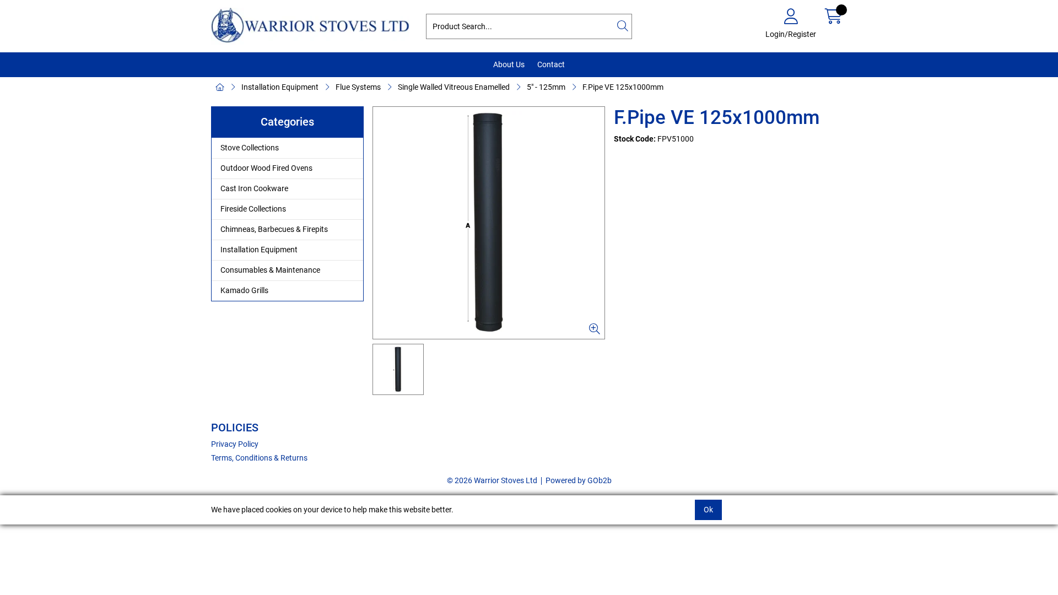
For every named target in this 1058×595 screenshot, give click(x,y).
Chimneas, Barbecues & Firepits (274, 229)
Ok (708, 509)
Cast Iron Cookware (254, 188)
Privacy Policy (234, 444)
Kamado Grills (244, 290)
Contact (551, 64)
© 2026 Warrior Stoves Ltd (492, 480)
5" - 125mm (546, 87)
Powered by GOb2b (579, 480)
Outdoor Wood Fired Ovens (266, 168)
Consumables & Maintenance (270, 270)
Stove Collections (249, 147)
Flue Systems (358, 87)
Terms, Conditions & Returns (259, 457)
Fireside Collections (253, 208)
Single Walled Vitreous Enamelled (454, 87)
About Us (509, 64)
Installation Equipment (280, 87)
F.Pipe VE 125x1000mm (622, 87)
